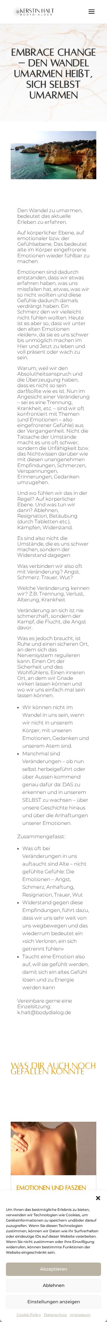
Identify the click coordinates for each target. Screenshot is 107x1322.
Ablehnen (53, 1285)
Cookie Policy (29, 1314)
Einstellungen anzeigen (53, 1301)
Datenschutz (55, 1314)
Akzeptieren (53, 1269)
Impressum (80, 1314)
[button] (98, 1198)
